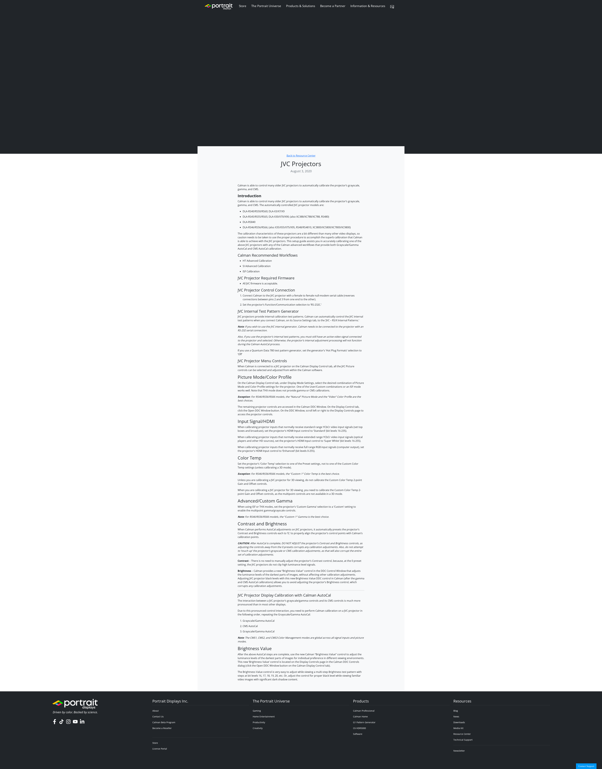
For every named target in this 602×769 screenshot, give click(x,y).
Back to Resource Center (301, 155)
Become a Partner (332, 6)
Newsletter (459, 750)
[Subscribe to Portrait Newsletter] (393, 7)
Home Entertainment (264, 716)
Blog (455, 710)
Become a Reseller (162, 728)
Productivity (259, 722)
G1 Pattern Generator (364, 722)
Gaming (257, 710)
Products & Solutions (300, 6)
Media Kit (458, 728)
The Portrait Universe (266, 6)
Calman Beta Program (163, 722)
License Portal (159, 748)
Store (242, 6)
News (456, 716)
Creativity (258, 728)
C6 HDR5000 (359, 728)
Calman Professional (364, 710)
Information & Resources (367, 6)
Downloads (459, 722)
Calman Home (360, 716)
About (155, 710)
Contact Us (158, 716)
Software (357, 733)
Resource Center (462, 733)
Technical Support (463, 739)
